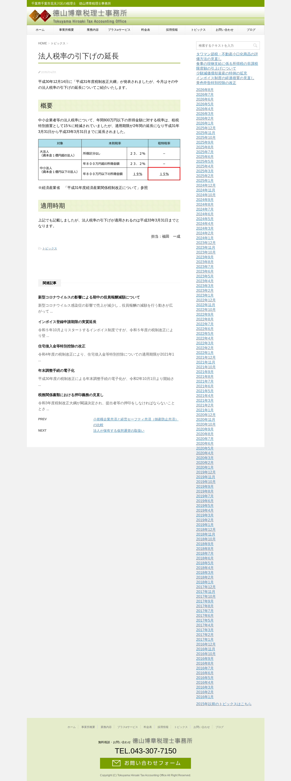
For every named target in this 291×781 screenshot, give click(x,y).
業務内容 (93, 29)
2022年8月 (205, 319)
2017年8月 (205, 606)
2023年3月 (205, 286)
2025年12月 (206, 128)
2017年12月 (206, 587)
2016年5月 (205, 678)
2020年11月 (205, 420)
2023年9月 (205, 257)
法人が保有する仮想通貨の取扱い (118, 430)
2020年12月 (206, 415)
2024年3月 (205, 228)
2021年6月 (205, 386)
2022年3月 (205, 343)
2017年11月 (205, 592)
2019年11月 (205, 477)
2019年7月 (205, 496)
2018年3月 (205, 573)
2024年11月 (205, 190)
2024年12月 (206, 185)
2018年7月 (205, 553)
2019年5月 (205, 506)
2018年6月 (205, 558)
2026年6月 (205, 99)
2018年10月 (206, 539)
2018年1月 (205, 582)
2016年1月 (205, 697)
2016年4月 (205, 682)
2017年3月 (205, 630)
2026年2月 (205, 118)
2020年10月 (206, 424)
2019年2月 (205, 520)
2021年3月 (205, 400)
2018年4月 (205, 568)
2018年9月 (205, 544)
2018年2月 (205, 577)
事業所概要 (66, 29)
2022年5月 (205, 334)
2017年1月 (205, 639)
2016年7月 (205, 668)
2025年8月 (205, 147)
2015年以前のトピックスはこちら (224, 704)
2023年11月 (205, 247)
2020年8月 (205, 434)
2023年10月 (206, 252)
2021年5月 (205, 391)
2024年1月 (205, 238)
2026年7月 (205, 95)
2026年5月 (205, 104)
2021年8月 (205, 377)
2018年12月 (206, 530)
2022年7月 (205, 324)
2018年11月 (205, 534)
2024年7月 (205, 209)
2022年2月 (205, 348)
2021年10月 (206, 367)
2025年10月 (206, 138)
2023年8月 (205, 262)
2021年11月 (205, 362)
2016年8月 (205, 663)
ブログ (251, 29)
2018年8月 (205, 549)
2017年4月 (205, 625)
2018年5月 (205, 563)
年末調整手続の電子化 (56, 370)
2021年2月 (205, 405)
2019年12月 (206, 472)
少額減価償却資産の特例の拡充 (221, 73)
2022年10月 (206, 310)
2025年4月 (205, 166)
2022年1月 (205, 353)
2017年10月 (206, 596)
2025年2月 (205, 176)
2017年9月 (205, 601)
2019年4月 (205, 510)
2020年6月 (205, 443)
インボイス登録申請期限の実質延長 (67, 322)
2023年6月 (205, 271)
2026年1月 (205, 123)
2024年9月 (205, 200)
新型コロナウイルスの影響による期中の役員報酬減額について (89, 297)
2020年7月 (205, 439)
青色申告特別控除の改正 (216, 83)
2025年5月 (205, 161)
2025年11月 (205, 133)
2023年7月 (205, 267)
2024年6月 (205, 214)
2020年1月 (205, 467)
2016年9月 (205, 659)
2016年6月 (205, 673)
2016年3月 (205, 687)
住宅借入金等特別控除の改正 (61, 346)
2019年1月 (205, 525)
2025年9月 (205, 142)
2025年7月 (205, 152)
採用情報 (172, 29)
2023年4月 (205, 281)
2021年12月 (206, 357)
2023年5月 (205, 276)
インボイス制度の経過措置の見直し (225, 78)
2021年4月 (205, 396)
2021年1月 (205, 410)
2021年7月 (205, 381)
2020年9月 (205, 429)
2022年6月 (205, 329)
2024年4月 (205, 224)
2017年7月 (205, 611)
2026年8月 (205, 90)
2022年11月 (205, 305)
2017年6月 (205, 616)
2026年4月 (205, 109)
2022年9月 (205, 314)
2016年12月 (206, 644)
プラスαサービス (119, 29)
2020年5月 (205, 448)
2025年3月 (205, 171)
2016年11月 (205, 649)
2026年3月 (205, 114)
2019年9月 (205, 486)
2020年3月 (205, 458)
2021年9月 (205, 372)
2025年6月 (205, 157)
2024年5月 (205, 219)
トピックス (198, 29)
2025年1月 (205, 181)
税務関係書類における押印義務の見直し (71, 395)
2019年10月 (206, 482)
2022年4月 (205, 338)
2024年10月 (206, 195)
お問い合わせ (224, 29)
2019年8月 (205, 491)
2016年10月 (206, 654)
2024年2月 (205, 233)
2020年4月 (205, 453)
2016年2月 (205, 692)
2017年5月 (205, 620)
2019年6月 (205, 501)
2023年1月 (205, 295)
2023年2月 (205, 291)
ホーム (40, 29)
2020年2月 (205, 463)
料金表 (145, 29)
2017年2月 (205, 635)
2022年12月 (206, 300)
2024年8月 (205, 204)
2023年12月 (206, 243)
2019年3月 (205, 515)
